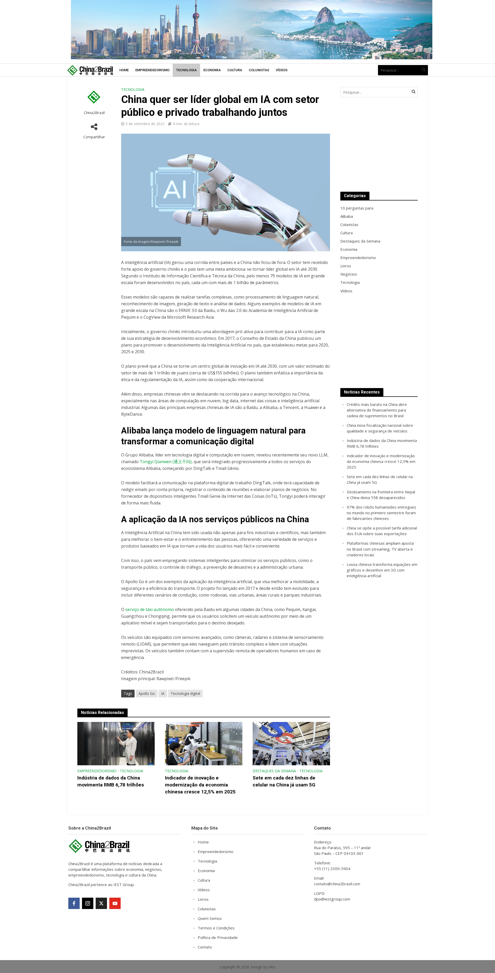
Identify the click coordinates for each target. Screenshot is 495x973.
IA (162, 693)
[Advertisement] (379, 144)
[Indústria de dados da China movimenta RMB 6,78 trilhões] (116, 743)
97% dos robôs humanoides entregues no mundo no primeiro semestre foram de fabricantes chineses (381, 512)
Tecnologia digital (185, 693)
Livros (203, 899)
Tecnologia (186, 70)
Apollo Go (146, 693)
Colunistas (259, 70)
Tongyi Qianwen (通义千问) (166, 461)
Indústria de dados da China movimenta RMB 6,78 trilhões (110, 781)
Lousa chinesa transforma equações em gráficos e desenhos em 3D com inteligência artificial (382, 570)
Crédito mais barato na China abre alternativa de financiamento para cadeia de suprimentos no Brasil (377, 410)
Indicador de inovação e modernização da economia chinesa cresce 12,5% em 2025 (200, 785)
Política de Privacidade (218, 937)
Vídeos (281, 70)
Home (124, 70)
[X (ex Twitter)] (101, 903)
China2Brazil (94, 112)
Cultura (234, 70)
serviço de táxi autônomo (149, 609)
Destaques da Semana (274, 770)
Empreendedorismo (152, 70)
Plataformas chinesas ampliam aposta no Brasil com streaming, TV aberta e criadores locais (380, 549)
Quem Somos (210, 918)
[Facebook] (74, 903)
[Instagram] (87, 903)
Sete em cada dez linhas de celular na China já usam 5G (284, 781)
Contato (205, 947)
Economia (212, 70)
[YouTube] (115, 903)
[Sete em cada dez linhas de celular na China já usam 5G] (291, 743)
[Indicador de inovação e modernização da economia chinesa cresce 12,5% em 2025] (203, 743)
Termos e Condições (216, 927)
